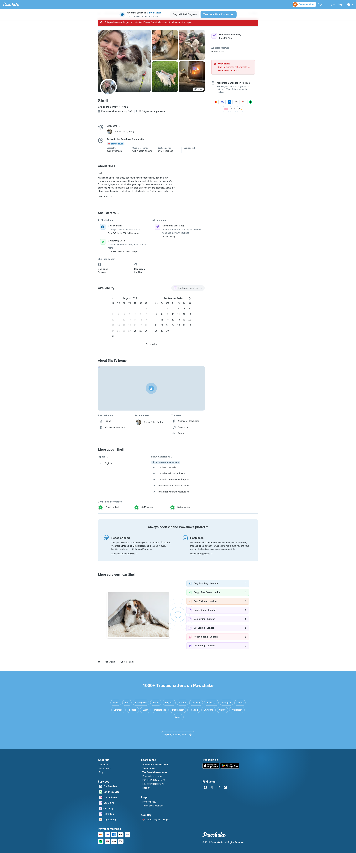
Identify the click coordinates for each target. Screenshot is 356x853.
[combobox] (188, 288)
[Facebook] (205, 787)
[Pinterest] (225, 787)
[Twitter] (212, 787)
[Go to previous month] (113, 298)
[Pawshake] (11, 4)
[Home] (99, 662)
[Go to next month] (189, 298)
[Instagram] (218, 787)
